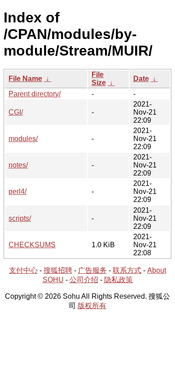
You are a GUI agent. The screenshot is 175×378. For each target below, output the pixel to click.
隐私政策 (118, 280)
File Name (25, 78)
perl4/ (17, 191)
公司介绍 (84, 280)
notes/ (18, 165)
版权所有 (92, 305)
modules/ (23, 138)
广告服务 (92, 270)
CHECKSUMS (32, 245)
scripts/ (20, 218)
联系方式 (127, 270)
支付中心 (23, 270)
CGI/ (16, 112)
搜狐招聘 (58, 270)
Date (141, 78)
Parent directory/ (35, 94)
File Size (99, 78)
